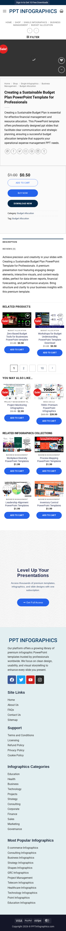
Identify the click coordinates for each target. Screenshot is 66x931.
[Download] (61, 69)
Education (14, 774)
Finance (12, 814)
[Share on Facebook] (13, 151)
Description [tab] (10, 242)
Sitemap (13, 720)
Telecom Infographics (21, 882)
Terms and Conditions (21, 735)
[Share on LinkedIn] (38, 151)
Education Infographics (21, 902)
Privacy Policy (16, 750)
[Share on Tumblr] (44, 151)
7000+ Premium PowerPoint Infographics (49, 408)
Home (9, 22)
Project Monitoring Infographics (17, 406)
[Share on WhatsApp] (7, 151)
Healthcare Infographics (22, 887)
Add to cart (23, 182)
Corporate (13, 809)
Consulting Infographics (22, 852)
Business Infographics (21, 857)
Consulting (14, 804)
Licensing (13, 740)
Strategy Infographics (20, 862)
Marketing (14, 824)
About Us (13, 705)
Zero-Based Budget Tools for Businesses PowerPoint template (17, 336)
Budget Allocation (42, 25)
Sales (11, 819)
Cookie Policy (16, 755)
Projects (12, 794)
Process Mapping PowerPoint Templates (49, 459)
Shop (18, 22)
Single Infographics (35, 22)
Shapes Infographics (20, 867)
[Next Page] (52, 368)
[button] (5, 11)
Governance (15, 829)
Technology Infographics (22, 892)
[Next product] (29, 30)
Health (11, 779)
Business (13, 784)
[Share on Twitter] (20, 151)
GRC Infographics (18, 872)
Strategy (13, 799)
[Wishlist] (61, 60)
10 (42, 368)
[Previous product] (36, 30)
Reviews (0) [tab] (9, 249)
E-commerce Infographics (23, 847)
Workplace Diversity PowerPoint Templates (17, 459)
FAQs (11, 709)
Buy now (23, 193)
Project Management (20, 877)
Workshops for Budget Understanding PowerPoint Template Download (50, 338)
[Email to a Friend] (26, 151)
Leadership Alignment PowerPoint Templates (17, 504)
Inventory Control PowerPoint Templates (49, 504)
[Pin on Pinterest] (32, 151)
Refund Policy (16, 745)
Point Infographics (19, 897)
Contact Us (14, 714)
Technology (14, 789)
